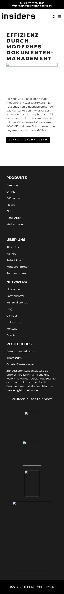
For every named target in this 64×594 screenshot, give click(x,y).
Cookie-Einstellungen (20, 364)
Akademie (13, 289)
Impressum (14, 358)
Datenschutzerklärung (21, 351)
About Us (12, 247)
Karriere (11, 253)
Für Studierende (17, 302)
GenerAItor (13, 218)
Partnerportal (15, 296)
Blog (9, 309)
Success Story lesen (28, 140)
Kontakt (11, 328)
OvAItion (12, 185)
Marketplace (14, 224)
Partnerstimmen (17, 273)
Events (11, 335)
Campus (12, 315)
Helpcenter (13, 322)
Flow (9, 211)
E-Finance (13, 198)
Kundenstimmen (17, 267)
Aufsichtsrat (14, 260)
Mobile (10, 205)
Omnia (10, 191)
